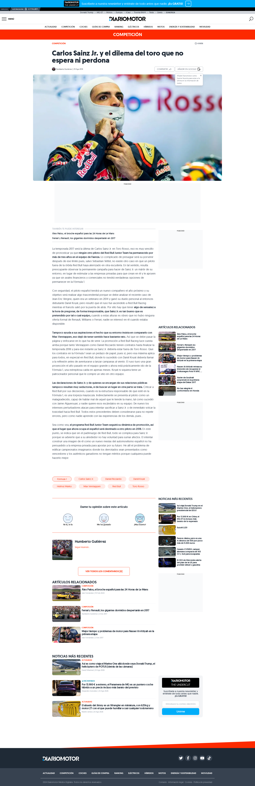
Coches (83, 26)
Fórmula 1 (62, 479)
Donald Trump (86, 12)
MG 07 (100, 12)
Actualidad (51, 26)
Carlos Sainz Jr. (86, 478)
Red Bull (116, 486)
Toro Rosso (138, 486)
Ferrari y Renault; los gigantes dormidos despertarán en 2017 (83, 238)
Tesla (151, 12)
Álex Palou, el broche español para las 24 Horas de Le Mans (83, 233)
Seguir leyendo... (82, 547)
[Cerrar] (200, 75)
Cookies (188, 782)
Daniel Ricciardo (113, 478)
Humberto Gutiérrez (64, 69)
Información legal (176, 782)
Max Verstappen (92, 486)
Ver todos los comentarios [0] (103, 571)
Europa (119, 12)
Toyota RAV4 (140, 12)
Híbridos (148, 26)
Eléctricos (133, 26)
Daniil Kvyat (139, 478)
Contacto (163, 782)
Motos (109, 12)
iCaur (128, 12)
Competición (68, 26)
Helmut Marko (64, 486)
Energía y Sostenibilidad (182, 26)
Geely (159, 12)
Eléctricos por (17, 9)
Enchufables (89, 681)
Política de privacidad (203, 782)
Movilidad (205, 26)
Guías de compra (101, 26)
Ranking (119, 26)
